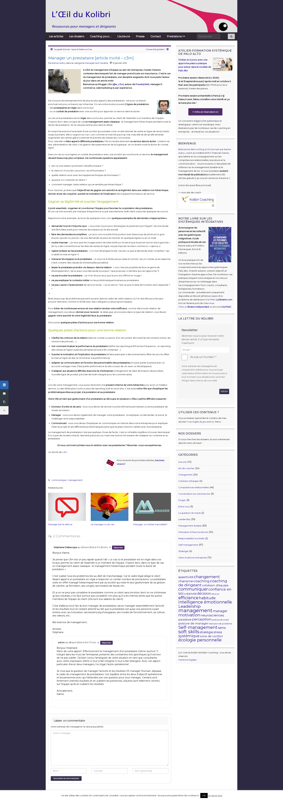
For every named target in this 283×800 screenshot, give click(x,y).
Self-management (188, 544)
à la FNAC (211, 299)
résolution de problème (220, 623)
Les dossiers (76, 36)
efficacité (215, 594)
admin (61, 642)
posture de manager (193, 623)
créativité (190, 593)
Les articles (56, 36)
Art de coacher (186, 468)
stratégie (206, 632)
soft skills (188, 631)
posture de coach (220, 620)
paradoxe (184, 619)
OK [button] (204, 795)
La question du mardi (189, 513)
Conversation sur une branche (194, 493)
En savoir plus (215, 795)
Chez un (193, 306)
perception (202, 619)
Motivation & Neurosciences (193, 532)
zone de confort (211, 636)
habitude (207, 598)
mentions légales (187, 659)
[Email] (4, 393)
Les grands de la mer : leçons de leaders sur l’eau (73, 49)
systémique (188, 636)
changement (207, 576)
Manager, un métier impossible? (150, 524)
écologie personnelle (200, 639)
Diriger (182, 500)
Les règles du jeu (197, 421)
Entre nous (184, 506)
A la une (182, 462)
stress (218, 632)
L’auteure (123, 36)
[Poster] (4, 385)
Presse (140, 36)
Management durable (96, 63)
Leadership (184, 519)
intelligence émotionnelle (205, 601)
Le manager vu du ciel (102, 524)
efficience (188, 597)
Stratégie (183, 551)
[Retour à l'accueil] (124, 16)
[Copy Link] (4, 402)
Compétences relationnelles (193, 487)
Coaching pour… (100, 36)
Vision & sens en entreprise (192, 557)
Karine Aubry (59, 63)
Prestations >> (176, 36)
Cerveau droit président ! (155, 49)
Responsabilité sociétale (191, 538)
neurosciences (212, 615)
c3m (64, 452)
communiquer (59, 480)
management (75, 480)
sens (222, 627)
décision (204, 593)
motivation (189, 614)
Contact (156, 36)
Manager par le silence (60, 524)
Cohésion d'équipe (188, 481)
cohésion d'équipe (215, 585)
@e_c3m (118, 84)
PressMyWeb (143, 84)
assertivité (185, 577)
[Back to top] (276, 793)
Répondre (118, 547)
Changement (185, 474)
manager (220, 611)
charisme (185, 581)
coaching (201, 581)
